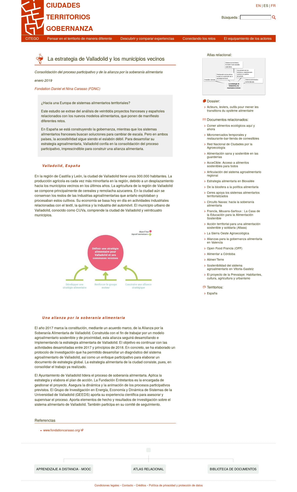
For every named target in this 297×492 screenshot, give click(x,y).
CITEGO (32, 38)
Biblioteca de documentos (233, 469)
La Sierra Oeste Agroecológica (228, 233)
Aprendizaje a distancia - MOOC (63, 469)
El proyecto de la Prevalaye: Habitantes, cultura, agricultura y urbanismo (234, 276)
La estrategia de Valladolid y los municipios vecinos (233, 86)
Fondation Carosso (209, 80)
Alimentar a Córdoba (221, 254)
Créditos (141, 485)
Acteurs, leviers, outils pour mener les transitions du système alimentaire (233, 108)
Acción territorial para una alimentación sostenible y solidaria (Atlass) (233, 225)
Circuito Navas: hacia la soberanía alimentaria (230, 203)
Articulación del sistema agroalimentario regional (234, 173)
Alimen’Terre (215, 259)
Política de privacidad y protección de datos (176, 485)
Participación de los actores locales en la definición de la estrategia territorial (225, 76)
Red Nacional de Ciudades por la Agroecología (229, 146)
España (212, 293)
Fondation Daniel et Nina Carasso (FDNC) (67, 88)
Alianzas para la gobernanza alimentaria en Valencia (234, 240)
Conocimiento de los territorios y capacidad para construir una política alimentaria (244, 73)
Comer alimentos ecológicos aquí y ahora (231, 127)
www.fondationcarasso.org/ (61, 430)
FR (273, 5)
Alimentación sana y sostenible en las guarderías (232, 155)
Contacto (127, 485)
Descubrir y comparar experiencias (147, 38)
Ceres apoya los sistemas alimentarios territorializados (233, 194)
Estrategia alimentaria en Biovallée (230, 181)
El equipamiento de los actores (248, 38)
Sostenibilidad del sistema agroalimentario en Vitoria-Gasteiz (230, 267)
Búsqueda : (230, 17)
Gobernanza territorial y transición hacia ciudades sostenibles (232, 65)
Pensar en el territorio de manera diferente (79, 38)
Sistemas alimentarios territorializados (251, 81)
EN (258, 5)
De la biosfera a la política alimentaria (233, 187)
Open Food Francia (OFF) (224, 248)
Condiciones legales (107, 485)
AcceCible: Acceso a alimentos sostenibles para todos (228, 164)
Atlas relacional (148, 469)
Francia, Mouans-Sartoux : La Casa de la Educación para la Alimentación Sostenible (233, 214)
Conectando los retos (199, 38)
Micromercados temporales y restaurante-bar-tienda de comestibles (233, 136)
